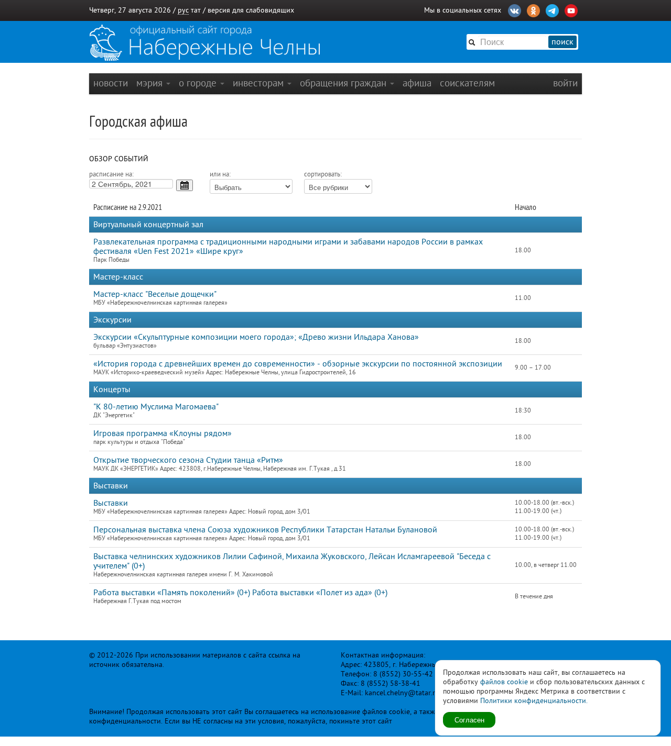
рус (183, 10)
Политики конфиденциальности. (534, 701)
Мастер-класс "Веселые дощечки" (155, 294)
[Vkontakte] (514, 9)
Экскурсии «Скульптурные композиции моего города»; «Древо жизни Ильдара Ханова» (256, 337)
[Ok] (533, 9)
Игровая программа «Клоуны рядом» (162, 433)
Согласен (469, 720)
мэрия (150, 82)
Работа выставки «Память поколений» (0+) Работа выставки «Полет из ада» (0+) (240, 592)
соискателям (467, 82)
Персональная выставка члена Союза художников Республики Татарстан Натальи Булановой (265, 530)
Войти (565, 82)
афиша (417, 82)
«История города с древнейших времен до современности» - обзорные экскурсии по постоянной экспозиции (297, 364)
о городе (199, 82)
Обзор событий (118, 159)
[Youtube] (571, 9)
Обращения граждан (344, 82)
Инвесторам (259, 82)
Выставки (110, 503)
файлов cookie (504, 682)
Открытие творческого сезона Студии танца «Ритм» (188, 460)
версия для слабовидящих (251, 10)
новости (110, 82)
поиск (562, 42)
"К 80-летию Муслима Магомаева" (156, 406)
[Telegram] (552, 9)
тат (196, 10)
